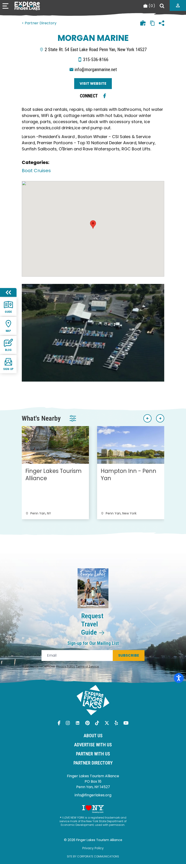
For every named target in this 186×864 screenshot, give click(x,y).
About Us (93, 735)
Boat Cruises (36, 170)
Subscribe (128, 655)
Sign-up (8, 369)
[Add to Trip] (143, 23)
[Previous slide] (147, 418)
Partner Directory (93, 763)
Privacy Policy (65, 666)
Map (8, 331)
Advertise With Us (93, 744)
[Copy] (152, 23)
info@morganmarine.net (96, 69)
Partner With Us (93, 754)
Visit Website (93, 83)
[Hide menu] (8, 292)
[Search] (162, 6)
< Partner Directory (39, 23)
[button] (93, 224)
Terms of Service (87, 666)
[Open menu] (5, 6)
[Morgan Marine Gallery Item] (93, 333)
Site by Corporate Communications (93, 856)
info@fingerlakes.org (93, 795)
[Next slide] (160, 418)
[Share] (161, 23)
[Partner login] (178, 5)
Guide (8, 311)
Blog (8, 350)
